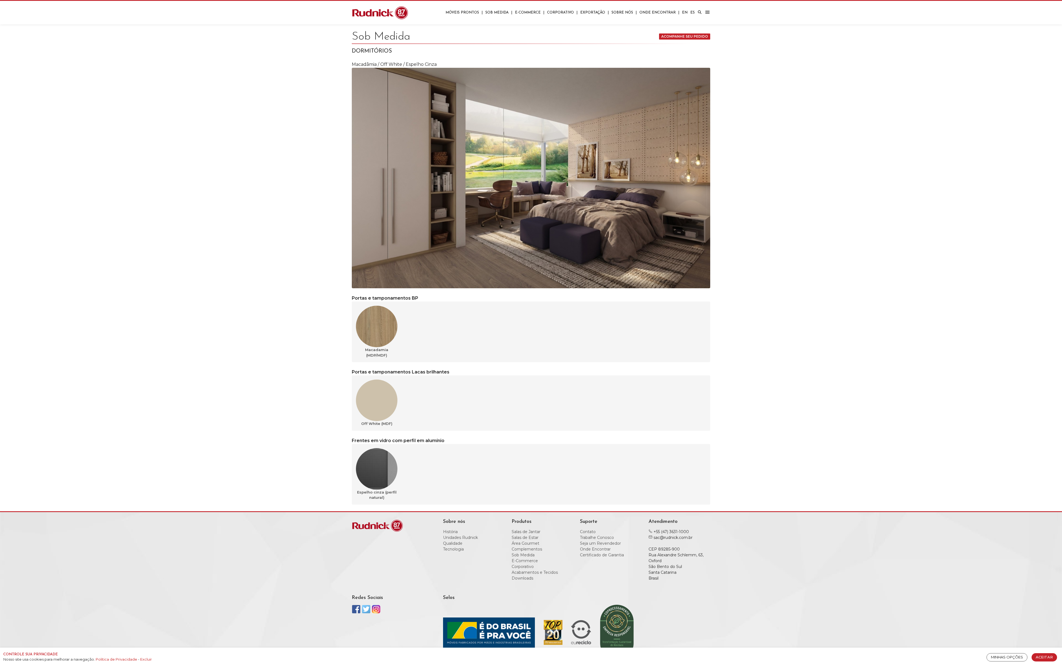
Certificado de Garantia (602, 554)
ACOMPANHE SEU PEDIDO (684, 36)
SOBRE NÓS (622, 12)
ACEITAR (1044, 657)
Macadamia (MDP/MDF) (376, 352)
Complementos (527, 549)
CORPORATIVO (560, 12)
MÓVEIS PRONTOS (462, 12)
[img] (699, 12)
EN (685, 12)
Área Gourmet (525, 543)
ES (692, 12)
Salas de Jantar (526, 531)
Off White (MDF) (376, 423)
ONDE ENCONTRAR (657, 12)
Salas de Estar (525, 537)
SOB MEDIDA (497, 12)
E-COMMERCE (528, 12)
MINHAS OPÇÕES (1007, 657)
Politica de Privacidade (117, 659)
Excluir (146, 659)
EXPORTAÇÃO (592, 12)
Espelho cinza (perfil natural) (377, 495)
